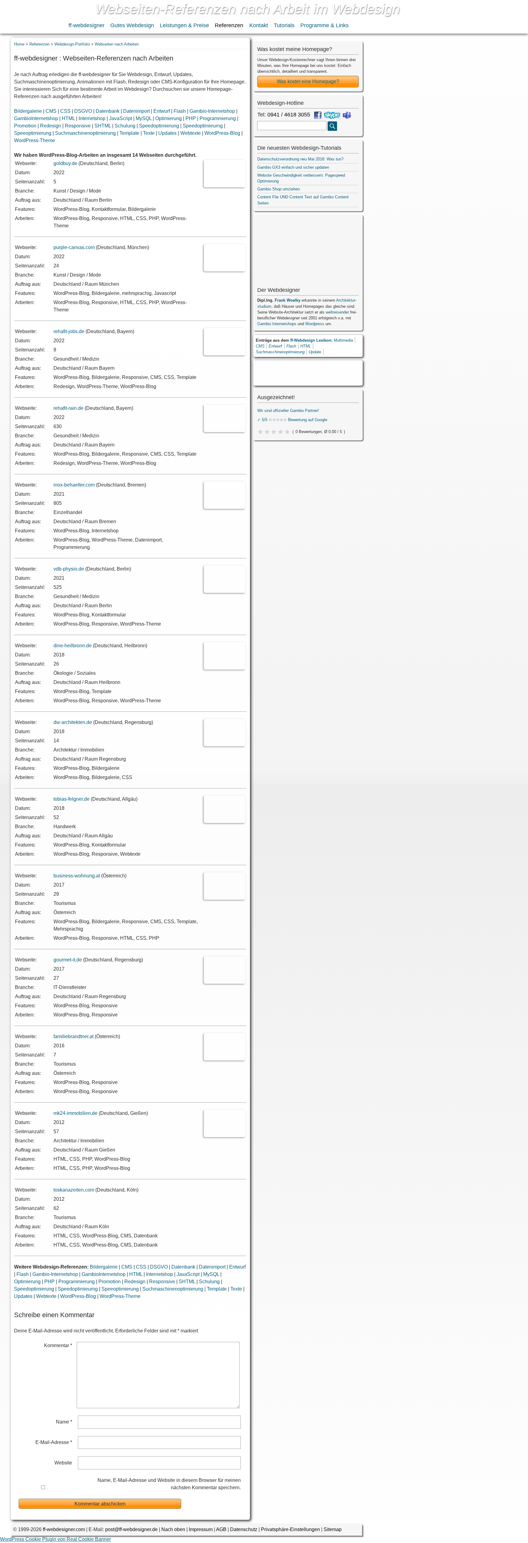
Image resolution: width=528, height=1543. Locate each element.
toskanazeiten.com (73, 1189)
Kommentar (58, 1345)
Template (129, 133)
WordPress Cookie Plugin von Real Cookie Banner (55, 1539)
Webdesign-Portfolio (72, 44)
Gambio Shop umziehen (278, 189)
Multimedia (343, 340)
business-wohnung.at (76, 875)
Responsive (78, 125)
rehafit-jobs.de (68, 331)
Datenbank (107, 111)
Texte (149, 133)
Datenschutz (243, 1529)
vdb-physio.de (68, 568)
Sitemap (333, 1529)
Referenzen (229, 25)
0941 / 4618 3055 (288, 115)
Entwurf (161, 111)
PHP (190, 118)
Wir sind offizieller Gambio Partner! (288, 410)
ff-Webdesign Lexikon (310, 340)
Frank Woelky (287, 300)
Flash (180, 111)
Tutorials (284, 25)
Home (19, 44)
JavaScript (120, 118)
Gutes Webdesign (132, 25)
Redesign (50, 125)
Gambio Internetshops (276, 323)
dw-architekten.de (72, 722)
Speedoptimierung (159, 125)
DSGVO (83, 111)
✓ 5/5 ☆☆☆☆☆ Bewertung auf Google (292, 419)
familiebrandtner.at (73, 1036)
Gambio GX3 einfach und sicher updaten (293, 167)
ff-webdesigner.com (64, 1529)
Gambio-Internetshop (212, 111)
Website (63, 1462)
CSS (65, 111)
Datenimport (136, 111)
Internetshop (92, 118)
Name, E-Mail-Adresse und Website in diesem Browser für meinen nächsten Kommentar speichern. (168, 1484)
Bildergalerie (28, 111)
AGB (221, 1529)
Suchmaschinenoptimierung (85, 133)
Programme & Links (324, 25)
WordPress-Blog (222, 133)
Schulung (125, 125)
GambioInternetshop (36, 118)
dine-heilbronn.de (72, 645)
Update (315, 352)
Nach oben (173, 1529)
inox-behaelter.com (74, 484)
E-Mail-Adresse (53, 1442)
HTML (68, 118)
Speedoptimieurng (203, 125)
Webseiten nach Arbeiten (117, 44)
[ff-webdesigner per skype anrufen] (332, 115)
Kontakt (258, 25)
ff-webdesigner (86, 25)
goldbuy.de (65, 163)
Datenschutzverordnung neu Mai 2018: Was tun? (300, 159)
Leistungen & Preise (184, 25)
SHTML (102, 125)
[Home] (33, 18)
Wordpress (314, 323)
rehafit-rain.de (68, 408)
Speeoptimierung (32, 133)
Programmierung (218, 118)
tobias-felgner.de (71, 799)
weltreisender (337, 312)
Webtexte (190, 133)
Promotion (25, 125)
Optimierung (168, 118)
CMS (51, 111)
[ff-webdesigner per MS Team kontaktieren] (347, 115)
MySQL (144, 118)
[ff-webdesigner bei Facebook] (317, 115)
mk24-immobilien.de (75, 1113)
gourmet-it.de (67, 959)
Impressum (201, 1529)
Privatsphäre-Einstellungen (290, 1529)
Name (64, 1421)
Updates (167, 133)
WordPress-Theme (34, 140)
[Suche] (332, 126)
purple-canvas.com (74, 247)
